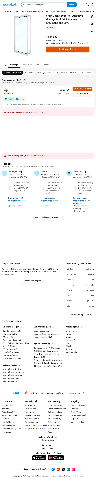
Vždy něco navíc (79, 43)
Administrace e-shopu (56, 405)
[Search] (4, 65)
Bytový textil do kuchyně (12, 340)
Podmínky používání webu (73, 476)
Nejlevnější (29, 72)
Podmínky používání (9, 412)
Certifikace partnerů (78, 415)
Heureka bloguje (8, 422)
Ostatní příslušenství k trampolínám (16, 343)
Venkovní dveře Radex (11, 378)
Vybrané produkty (42, 343)
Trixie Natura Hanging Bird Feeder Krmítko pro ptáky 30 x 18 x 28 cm (48, 354)
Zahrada (69, 346)
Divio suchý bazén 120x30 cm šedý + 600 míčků (48, 348)
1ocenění (21, 99)
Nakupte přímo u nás (32, 415)
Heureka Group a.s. (37, 476)
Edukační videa (53, 428)
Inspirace (74, 418)
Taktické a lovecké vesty (12, 331)
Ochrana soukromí (31, 422)
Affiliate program (54, 425)
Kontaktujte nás (48, 440)
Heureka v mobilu (31, 409)
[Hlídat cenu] (91, 23)
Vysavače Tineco (9, 346)
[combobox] (44, 4)
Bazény (68, 337)
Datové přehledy (54, 422)
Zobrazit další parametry (80, 314)
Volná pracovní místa (9, 415)
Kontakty (5, 409)
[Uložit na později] (91, 31)
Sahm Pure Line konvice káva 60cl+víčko (48, 360)
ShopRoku (75, 409)
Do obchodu (82, 93)
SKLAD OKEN (23, 177)
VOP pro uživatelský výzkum (35, 428)
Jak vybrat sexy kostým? (43, 337)
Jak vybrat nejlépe (42, 326)
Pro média (5, 418)
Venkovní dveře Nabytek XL (13, 369)
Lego (67, 343)
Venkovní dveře (14, 11)
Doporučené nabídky (14, 72)
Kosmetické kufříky (10, 334)
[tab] (14, 65)
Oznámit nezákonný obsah (11, 428)
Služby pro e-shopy (55, 412)
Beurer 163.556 (39, 357)
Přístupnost (6, 432)
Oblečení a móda (72, 352)
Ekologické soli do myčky (12, 358)
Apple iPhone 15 (71, 331)
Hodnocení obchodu (69, 72)
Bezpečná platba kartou (33, 425)
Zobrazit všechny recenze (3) (48, 217)
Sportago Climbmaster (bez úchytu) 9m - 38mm (48, 363)
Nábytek (69, 349)
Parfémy (69, 334)
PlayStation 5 (70, 340)
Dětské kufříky (8, 337)
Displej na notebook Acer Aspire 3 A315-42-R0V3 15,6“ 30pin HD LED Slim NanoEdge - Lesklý (48, 366)
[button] (14, 64)
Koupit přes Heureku (82, 89)
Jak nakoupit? (30, 405)
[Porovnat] (91, 16)
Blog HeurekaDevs (9, 425)
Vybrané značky (10, 365)
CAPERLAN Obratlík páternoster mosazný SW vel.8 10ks (48, 351)
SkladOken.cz (89, 269)
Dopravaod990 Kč (63, 93)
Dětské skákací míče (10, 349)
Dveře (6, 11)
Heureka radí (29, 412)
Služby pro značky (54, 418)
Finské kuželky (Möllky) (11, 352)
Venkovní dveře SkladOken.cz (30, 11)
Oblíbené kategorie (11, 326)
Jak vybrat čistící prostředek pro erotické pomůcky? (48, 334)
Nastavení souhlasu (32, 418)
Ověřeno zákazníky (78, 405)
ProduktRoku (76, 412)
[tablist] (33, 65)
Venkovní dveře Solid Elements (14, 372)
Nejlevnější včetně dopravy (47, 72)
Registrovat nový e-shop (57, 409)
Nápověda (51, 432)
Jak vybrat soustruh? (41, 331)
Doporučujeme (72, 326)
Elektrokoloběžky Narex (11, 355)
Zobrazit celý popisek (32, 280)
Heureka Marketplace (56, 415)
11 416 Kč (64, 90)
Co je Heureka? (7, 405)
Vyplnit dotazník (48, 448)
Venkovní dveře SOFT (11, 381)
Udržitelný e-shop (77, 422)
